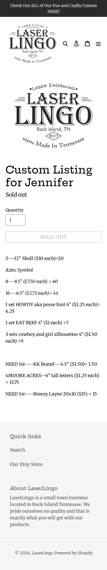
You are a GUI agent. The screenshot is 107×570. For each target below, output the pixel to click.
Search (17, 450)
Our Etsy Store (26, 464)
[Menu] (98, 43)
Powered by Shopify (73, 552)
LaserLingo (42, 552)
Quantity (14, 210)
